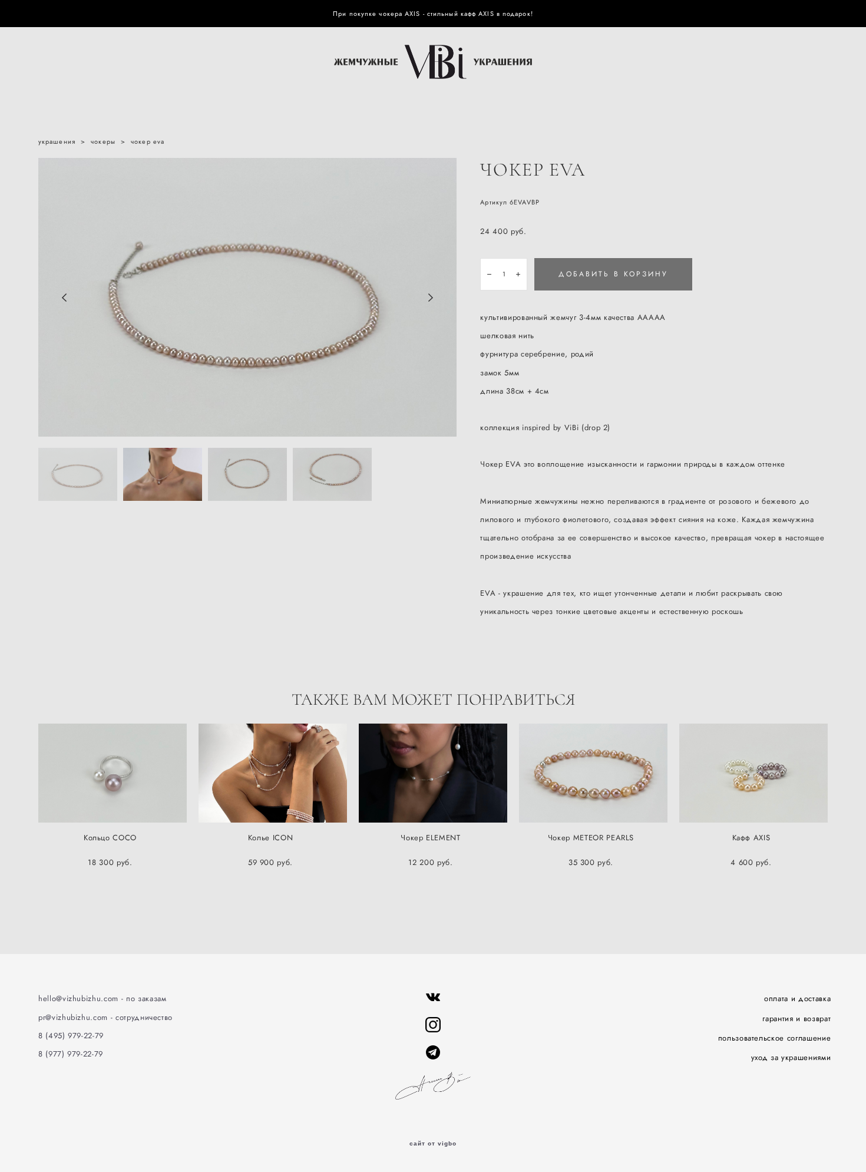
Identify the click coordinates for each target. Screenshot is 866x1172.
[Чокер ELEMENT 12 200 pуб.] (433, 773)
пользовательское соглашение (774, 1038)
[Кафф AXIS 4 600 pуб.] (753, 773)
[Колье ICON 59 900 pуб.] (273, 773)
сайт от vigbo (433, 1144)
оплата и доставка (797, 998)
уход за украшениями (791, 1057)
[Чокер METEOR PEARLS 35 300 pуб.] (593, 773)
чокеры (103, 141)
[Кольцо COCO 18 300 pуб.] (112, 773)
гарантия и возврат (796, 1018)
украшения (56, 141)
